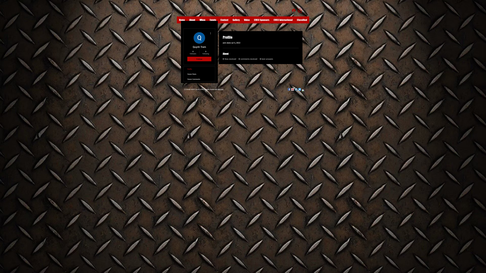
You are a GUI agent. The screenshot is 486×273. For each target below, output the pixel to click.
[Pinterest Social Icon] (292, 89)
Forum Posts (191, 74)
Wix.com (220, 89)
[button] (300, 10)
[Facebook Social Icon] (289, 89)
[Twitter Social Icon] (299, 89)
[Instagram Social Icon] (296, 89)
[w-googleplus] (303, 90)
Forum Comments (193, 79)
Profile (189, 69)
